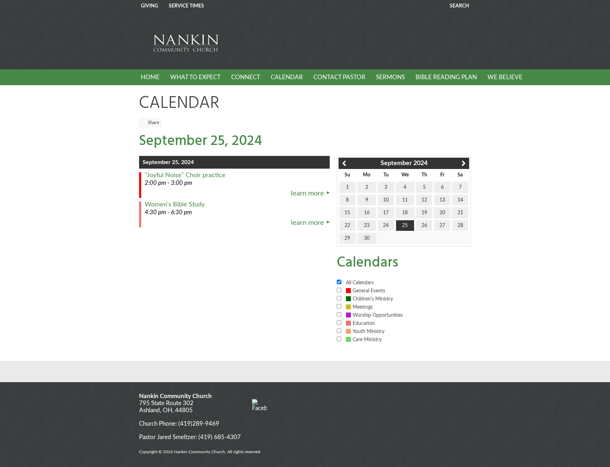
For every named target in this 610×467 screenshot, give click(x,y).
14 (460, 200)
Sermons (390, 77)
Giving (149, 6)
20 (442, 212)
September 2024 (404, 163)
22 (347, 225)
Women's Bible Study (175, 205)
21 (460, 212)
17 (386, 212)
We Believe (505, 77)
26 (424, 225)
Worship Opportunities (378, 315)
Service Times (186, 6)
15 (347, 212)
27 (442, 225)
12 (424, 200)
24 (386, 225)
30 (367, 238)
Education (364, 323)
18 (405, 212)
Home (150, 77)
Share (153, 123)
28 (460, 225)
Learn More (307, 193)
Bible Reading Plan (446, 77)
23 (367, 225)
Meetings (363, 307)
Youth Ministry (368, 331)
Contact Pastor (339, 77)
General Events (369, 290)
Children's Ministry (373, 299)
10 (386, 200)
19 (424, 212)
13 (442, 200)
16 (367, 212)
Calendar (287, 77)
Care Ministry (367, 339)
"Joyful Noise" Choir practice (185, 175)
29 (347, 238)
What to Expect (195, 77)
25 (405, 225)
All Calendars (360, 282)
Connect (245, 77)
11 (405, 200)
